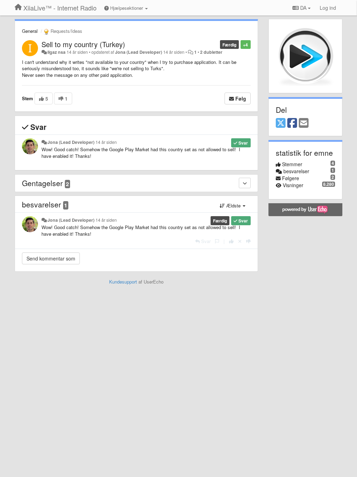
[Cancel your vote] (240, 241)
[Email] (304, 123)
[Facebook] (292, 123)
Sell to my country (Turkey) (83, 44)
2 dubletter (211, 52)
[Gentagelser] (245, 183)
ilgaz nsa (56, 52)
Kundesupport (123, 281)
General (30, 31)
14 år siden (106, 142)
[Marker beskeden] (217, 241)
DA (303, 7)
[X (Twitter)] (281, 123)
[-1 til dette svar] (248, 241)
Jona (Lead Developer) (138, 52)
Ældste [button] (233, 205)
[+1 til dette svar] (231, 241)
